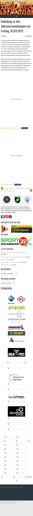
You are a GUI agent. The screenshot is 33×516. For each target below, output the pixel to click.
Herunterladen (24, 128)
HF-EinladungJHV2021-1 (7, 184)
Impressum (18, 487)
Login (23, 487)
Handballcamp (7, 265)
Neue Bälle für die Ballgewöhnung (12, 262)
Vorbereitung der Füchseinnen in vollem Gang (15, 252)
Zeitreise (5, 259)
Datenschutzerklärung (8, 487)
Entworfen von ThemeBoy (8, 503)
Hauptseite (28, 36)
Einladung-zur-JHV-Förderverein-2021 (10, 128)
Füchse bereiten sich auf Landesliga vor (13, 257)
